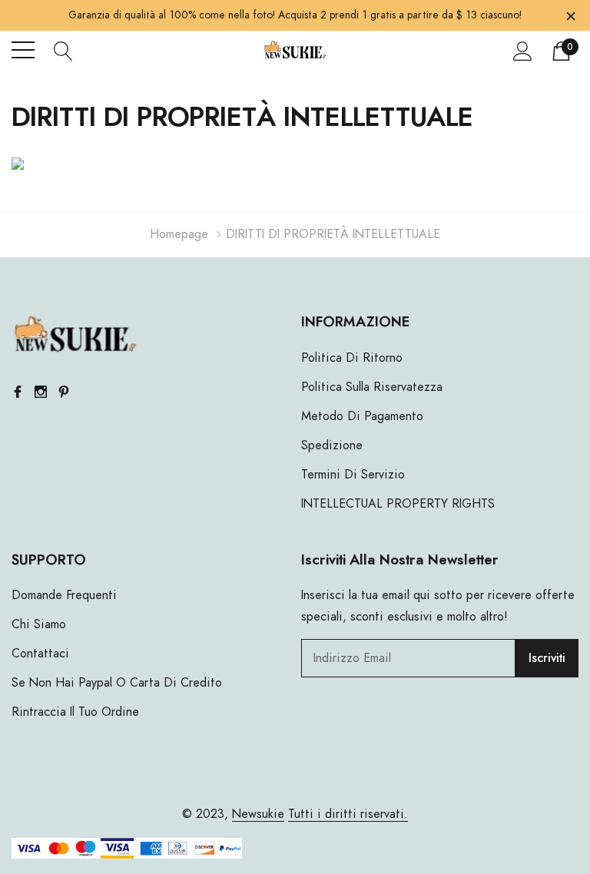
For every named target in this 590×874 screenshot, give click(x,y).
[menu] (23, 49)
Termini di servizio (353, 474)
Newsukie (258, 814)
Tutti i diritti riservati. (348, 814)
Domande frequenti (64, 595)
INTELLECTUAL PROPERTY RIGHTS (398, 504)
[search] (63, 50)
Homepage (179, 234)
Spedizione (332, 445)
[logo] (295, 50)
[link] (75, 336)
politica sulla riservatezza (371, 387)
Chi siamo (39, 624)
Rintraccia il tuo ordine (75, 712)
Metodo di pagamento (362, 416)
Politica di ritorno (352, 358)
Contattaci (40, 653)
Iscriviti (547, 658)
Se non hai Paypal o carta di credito (117, 683)
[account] (522, 51)
